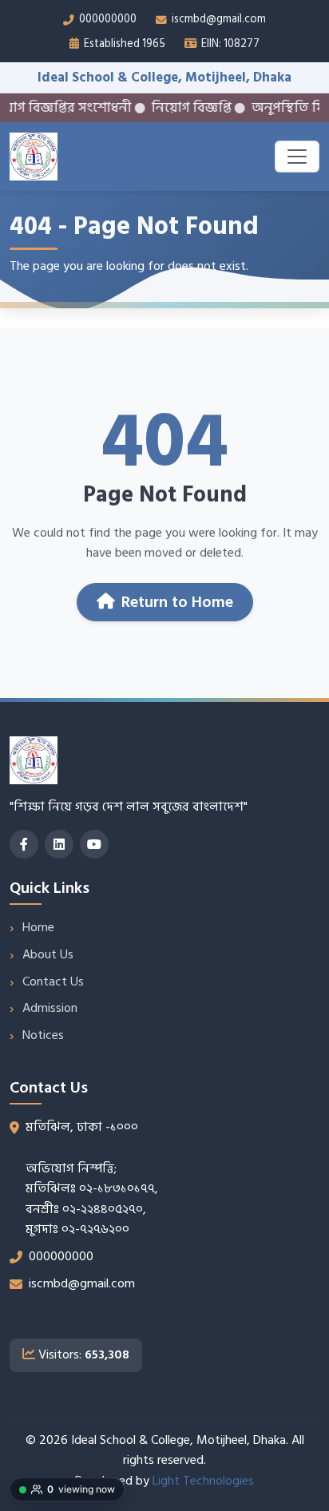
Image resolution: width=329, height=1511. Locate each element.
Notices (43, 1035)
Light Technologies (203, 1480)
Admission (49, 1007)
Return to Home (177, 602)
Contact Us (53, 981)
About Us (47, 954)
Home (38, 927)
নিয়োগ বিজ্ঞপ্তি (174, 107)
